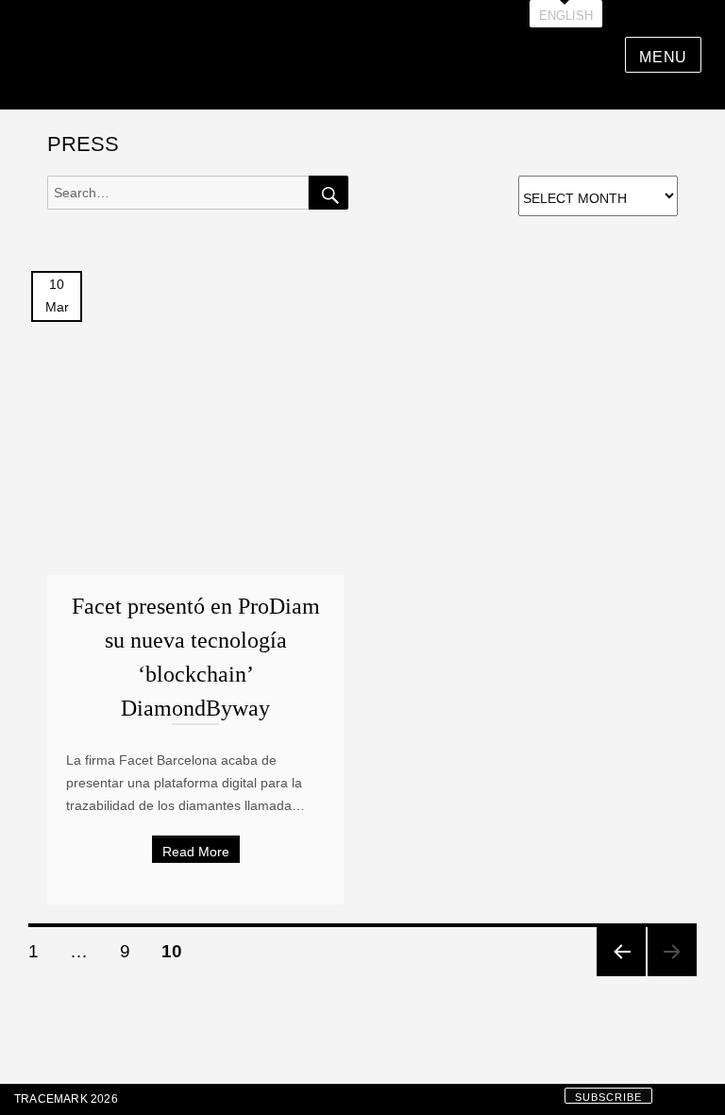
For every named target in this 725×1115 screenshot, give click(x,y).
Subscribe (608, 1097)
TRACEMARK (51, 1099)
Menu (663, 57)
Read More (195, 851)
